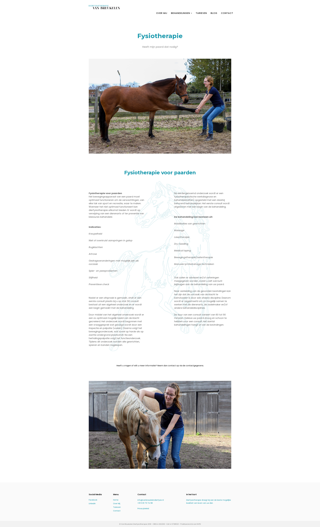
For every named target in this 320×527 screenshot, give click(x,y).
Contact (116, 511)
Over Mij (116, 503)
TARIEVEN (201, 13)
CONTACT (227, 13)
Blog (214, 13)
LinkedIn (92, 503)
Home (115, 500)
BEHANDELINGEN (181, 13)
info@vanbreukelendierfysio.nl (151, 500)
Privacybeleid (143, 508)
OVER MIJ (161, 13)
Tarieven (117, 507)
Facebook (93, 500)
